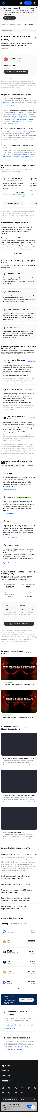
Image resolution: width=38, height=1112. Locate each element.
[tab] (4, 923)
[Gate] (3, 3)
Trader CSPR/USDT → (9, 489)
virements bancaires (18, 132)
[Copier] (35, 37)
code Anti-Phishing (21, 119)
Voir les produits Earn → (10, 537)
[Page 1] (18, 988)
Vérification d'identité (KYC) (17, 112)
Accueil (3, 25)
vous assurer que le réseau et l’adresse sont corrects (17, 156)
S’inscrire (28, 3)
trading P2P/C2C (30, 132)
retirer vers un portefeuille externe (20, 154)
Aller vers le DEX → (8, 513)
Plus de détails (30, 652)
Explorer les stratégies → (10, 563)
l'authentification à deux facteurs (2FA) (18, 104)
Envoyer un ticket (9, 1028)
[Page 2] (19, 988)
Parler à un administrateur (12, 1025)
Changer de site (9, 18)
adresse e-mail (27, 1025)
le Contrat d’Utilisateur (15, 1049)
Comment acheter (15, 25)
